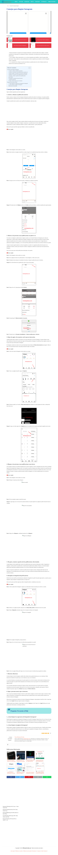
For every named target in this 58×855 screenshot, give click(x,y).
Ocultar (21, 1)
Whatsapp (37, 1)
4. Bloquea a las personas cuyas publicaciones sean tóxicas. (17, 74)
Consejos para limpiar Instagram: (13, 69)
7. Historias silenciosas (12, 79)
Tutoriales (43, 1)
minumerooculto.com (26, 738)
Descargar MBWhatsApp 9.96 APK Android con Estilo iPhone (10, 813)
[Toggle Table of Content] (29, 68)
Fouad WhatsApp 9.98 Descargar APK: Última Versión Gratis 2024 (10, 816)
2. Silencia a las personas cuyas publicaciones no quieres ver (18, 72)
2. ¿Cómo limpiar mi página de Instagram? (15, 84)
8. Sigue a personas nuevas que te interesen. (15, 80)
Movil (32, 1)
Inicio (16, 1)
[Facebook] (7, 744)
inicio (8, 5)
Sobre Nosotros (51, 1)
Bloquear (27, 1)
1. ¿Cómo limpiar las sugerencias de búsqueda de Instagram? (18, 83)
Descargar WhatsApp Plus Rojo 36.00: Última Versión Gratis (10, 810)
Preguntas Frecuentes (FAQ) (12, 82)
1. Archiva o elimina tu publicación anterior (15, 70)
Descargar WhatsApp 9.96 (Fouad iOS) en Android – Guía (9, 819)
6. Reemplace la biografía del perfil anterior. (15, 78)
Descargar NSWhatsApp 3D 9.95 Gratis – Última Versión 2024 (11, 807)
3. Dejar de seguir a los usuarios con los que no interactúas (17, 73)
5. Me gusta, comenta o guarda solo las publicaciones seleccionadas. (16, 76)
